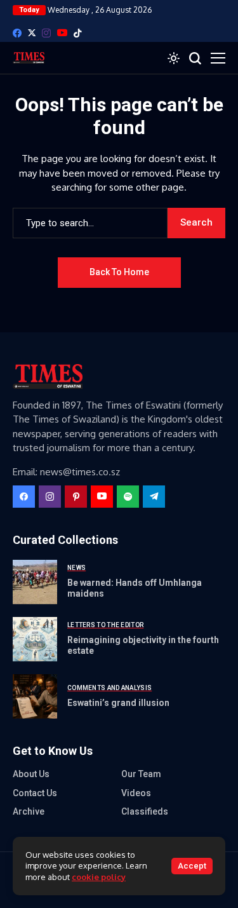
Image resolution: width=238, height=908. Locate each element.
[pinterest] (76, 496)
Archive (28, 811)
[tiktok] (77, 33)
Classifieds (144, 811)
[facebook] (17, 33)
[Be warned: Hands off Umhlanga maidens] (35, 582)
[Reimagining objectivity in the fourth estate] (35, 639)
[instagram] (46, 33)
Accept (192, 866)
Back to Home (119, 272)
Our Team (141, 774)
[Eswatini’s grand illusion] (35, 696)
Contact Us (35, 793)
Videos (136, 793)
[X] (32, 32)
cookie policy (99, 877)
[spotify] (128, 496)
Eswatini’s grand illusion (118, 703)
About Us (31, 774)
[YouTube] (62, 32)
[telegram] (154, 496)
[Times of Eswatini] (28, 58)
